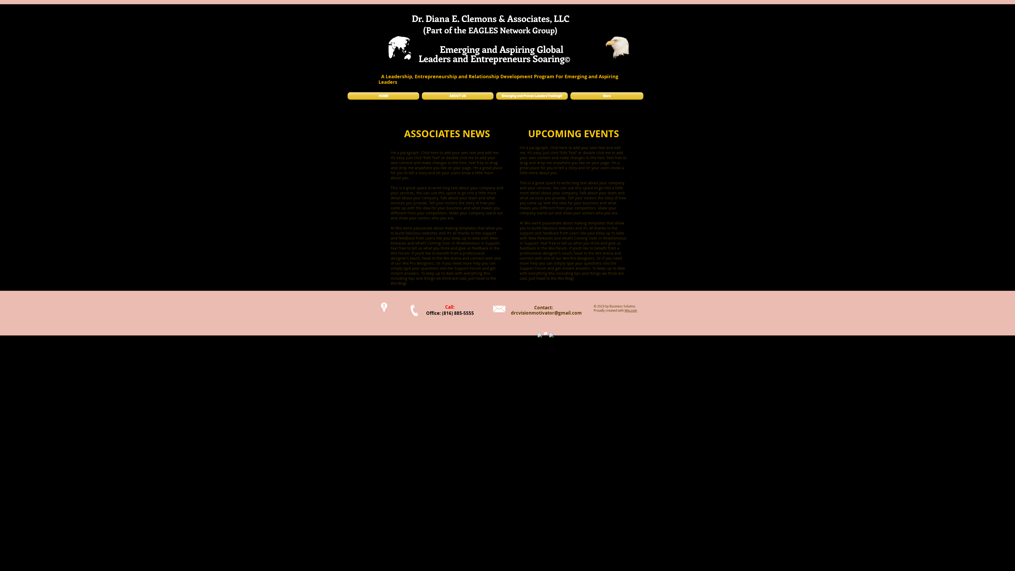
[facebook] (540, 335)
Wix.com (631, 310)
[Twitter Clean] (545, 333)
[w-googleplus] (551, 335)
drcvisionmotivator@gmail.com (546, 313)
